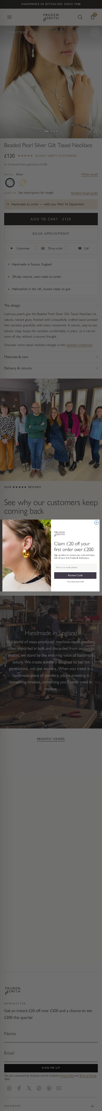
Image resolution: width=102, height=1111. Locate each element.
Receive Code (75, 575)
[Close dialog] (96, 523)
